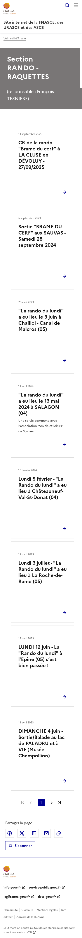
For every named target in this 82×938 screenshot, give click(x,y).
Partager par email (46, 833)
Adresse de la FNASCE (30, 917)
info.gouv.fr (12, 887)
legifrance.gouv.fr (16, 896)
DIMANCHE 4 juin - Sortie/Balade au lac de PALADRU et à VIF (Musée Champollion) (41, 743)
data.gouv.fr (47, 896)
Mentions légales (47, 910)
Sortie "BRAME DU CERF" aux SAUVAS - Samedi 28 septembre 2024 (42, 236)
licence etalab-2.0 (21, 932)
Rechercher (67, 5)
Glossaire (27, 910)
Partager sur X (21, 833)
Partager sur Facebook (9, 833)
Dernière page (59, 802)
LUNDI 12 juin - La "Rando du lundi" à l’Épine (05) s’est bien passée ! (40, 656)
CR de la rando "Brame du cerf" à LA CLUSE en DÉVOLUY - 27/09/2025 (39, 155)
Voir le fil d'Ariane (14, 39)
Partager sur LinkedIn (34, 833)
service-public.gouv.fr (45, 887)
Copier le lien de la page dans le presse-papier (58, 833)
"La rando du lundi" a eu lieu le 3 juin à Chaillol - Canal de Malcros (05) (40, 320)
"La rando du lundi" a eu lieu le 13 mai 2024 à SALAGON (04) (40, 404)
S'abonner (23, 845)
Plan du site (10, 910)
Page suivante (51, 802)
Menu (76, 5)
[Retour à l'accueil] (9, 872)
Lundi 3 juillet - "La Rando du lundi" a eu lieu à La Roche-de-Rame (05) (42, 572)
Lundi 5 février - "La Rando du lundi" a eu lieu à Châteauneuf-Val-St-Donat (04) (42, 488)
